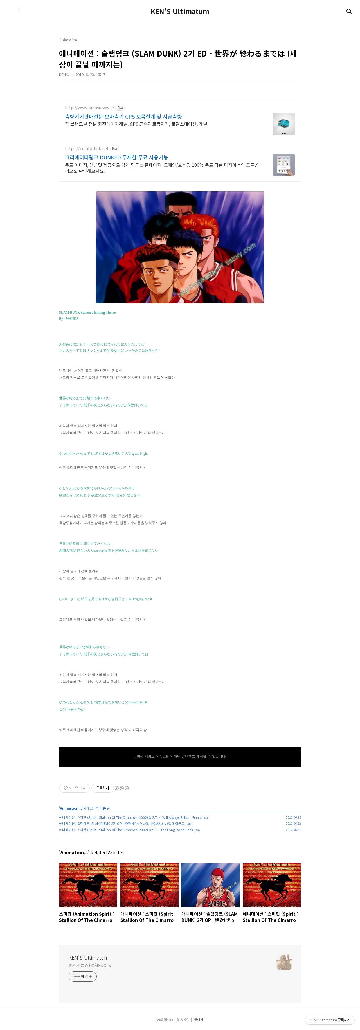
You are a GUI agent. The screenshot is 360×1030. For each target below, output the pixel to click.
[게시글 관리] (83, 788)
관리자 (198, 1019)
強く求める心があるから (90, 965)
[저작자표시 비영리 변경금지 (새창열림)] (121, 788)
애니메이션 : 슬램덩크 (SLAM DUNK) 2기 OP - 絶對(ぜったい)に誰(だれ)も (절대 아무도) (122, 823)
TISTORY (181, 1019)
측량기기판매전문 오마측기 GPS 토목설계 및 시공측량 (123, 116)
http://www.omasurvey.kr (89, 107)
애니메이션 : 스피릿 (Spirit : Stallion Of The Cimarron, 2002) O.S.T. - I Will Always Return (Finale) (130, 817)
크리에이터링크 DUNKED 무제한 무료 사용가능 (116, 157)
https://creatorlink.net (87, 148)
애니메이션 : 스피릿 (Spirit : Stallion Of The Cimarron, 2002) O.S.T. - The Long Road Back (126, 829)
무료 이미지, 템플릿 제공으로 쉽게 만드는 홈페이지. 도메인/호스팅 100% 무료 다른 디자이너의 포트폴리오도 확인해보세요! (162, 167)
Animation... (71, 808)
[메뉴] (15, 11)
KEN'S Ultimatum (180, 11)
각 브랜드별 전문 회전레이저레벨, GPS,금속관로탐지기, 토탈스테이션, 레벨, (136, 124)
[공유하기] (76, 788)
